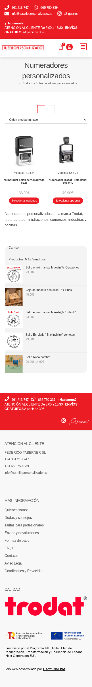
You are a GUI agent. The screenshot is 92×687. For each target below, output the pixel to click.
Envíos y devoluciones (21, 533)
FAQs (8, 548)
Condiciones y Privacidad (24, 571)
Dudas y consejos (18, 518)
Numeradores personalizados (58, 83)
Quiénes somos (16, 510)
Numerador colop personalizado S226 (24, 181)
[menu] (83, 46)
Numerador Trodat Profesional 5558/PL (68, 181)
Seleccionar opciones (24, 200)
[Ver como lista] (51, 109)
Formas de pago (16, 540)
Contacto (11, 556)
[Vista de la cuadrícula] (41, 109)
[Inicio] (16, 83)
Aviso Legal (13, 563)
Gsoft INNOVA (54, 669)
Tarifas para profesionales (24, 525)
